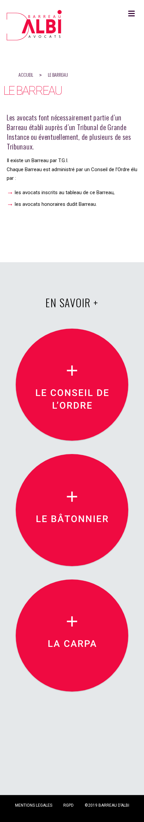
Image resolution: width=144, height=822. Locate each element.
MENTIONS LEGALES (33, 805)
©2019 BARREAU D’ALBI (107, 805)
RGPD (68, 805)
